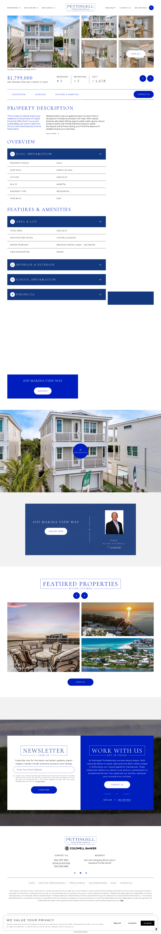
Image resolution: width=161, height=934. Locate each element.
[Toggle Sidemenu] (151, 7)
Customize (132, 923)
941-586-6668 (115, 547)
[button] (144, 94)
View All (136, 54)
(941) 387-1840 (141, 8)
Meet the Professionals (52, 883)
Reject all (117, 923)
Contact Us (125, 8)
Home (32, 883)
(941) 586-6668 (61, 866)
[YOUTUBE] (80, 873)
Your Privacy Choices (80, 931)
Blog (113, 883)
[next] (84, 595)
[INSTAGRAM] (74, 873)
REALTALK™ (111, 8)
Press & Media (77, 883)
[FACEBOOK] (86, 873)
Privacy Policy (40, 781)
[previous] (76, 595)
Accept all (147, 923)
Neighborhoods (98, 883)
